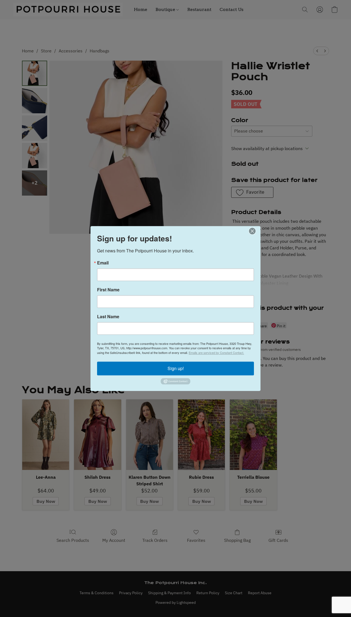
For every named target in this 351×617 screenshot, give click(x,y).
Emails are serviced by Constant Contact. (216, 352)
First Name (108, 290)
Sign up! (176, 368)
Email (103, 263)
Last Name (108, 316)
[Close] (255, 231)
